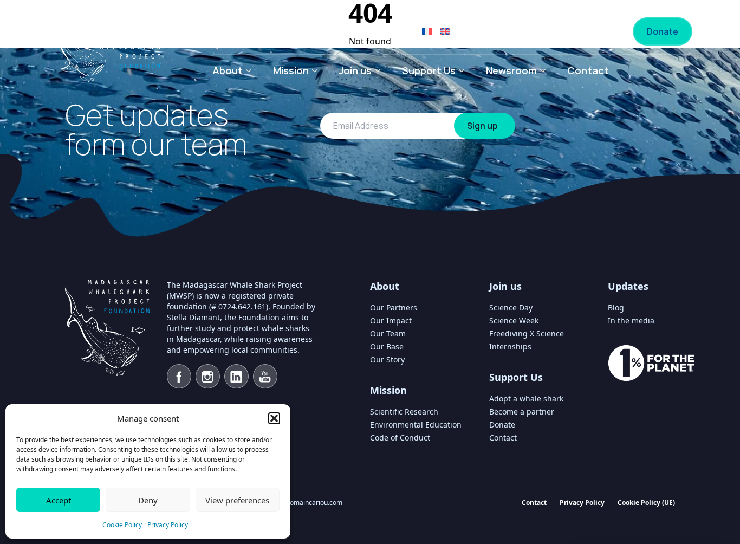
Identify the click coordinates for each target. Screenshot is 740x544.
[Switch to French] (427, 31)
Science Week (513, 320)
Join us (355, 70)
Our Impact (391, 320)
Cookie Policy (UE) (646, 502)
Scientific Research (404, 411)
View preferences (237, 500)
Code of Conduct (400, 437)
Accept (58, 500)
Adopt (485, 31)
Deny (148, 500)
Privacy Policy (167, 524)
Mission (291, 70)
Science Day (511, 307)
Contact (588, 70)
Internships (510, 346)
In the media (631, 320)
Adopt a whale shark (526, 398)
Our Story (387, 359)
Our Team (388, 333)
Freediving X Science (526, 333)
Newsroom (511, 70)
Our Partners (393, 307)
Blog (616, 307)
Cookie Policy (122, 524)
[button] (274, 418)
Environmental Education (416, 424)
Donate (662, 31)
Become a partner (572, 31)
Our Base (387, 346)
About (227, 70)
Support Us (429, 70)
